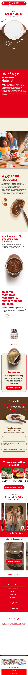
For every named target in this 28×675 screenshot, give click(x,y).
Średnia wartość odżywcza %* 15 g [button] (12, 449)
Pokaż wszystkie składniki (14, 487)
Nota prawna (16, 623)
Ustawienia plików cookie (14, 667)
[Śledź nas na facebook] (10, 619)
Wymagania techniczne (22, 624)
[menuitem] (13, 588)
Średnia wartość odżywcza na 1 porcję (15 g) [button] (11, 444)
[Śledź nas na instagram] (14, 619)
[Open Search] (4, 3)
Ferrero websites (12, 585)
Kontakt (15, 603)
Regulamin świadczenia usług (13, 624)
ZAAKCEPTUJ (14, 673)
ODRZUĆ (14, 670)
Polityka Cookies (5, 624)
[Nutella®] (14, 3)
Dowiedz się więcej (14, 388)
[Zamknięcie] (26, 657)
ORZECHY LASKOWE (19, 404)
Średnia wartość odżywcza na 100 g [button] (12, 438)
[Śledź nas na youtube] (18, 619)
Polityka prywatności (22, 623)
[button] (24, 329)
